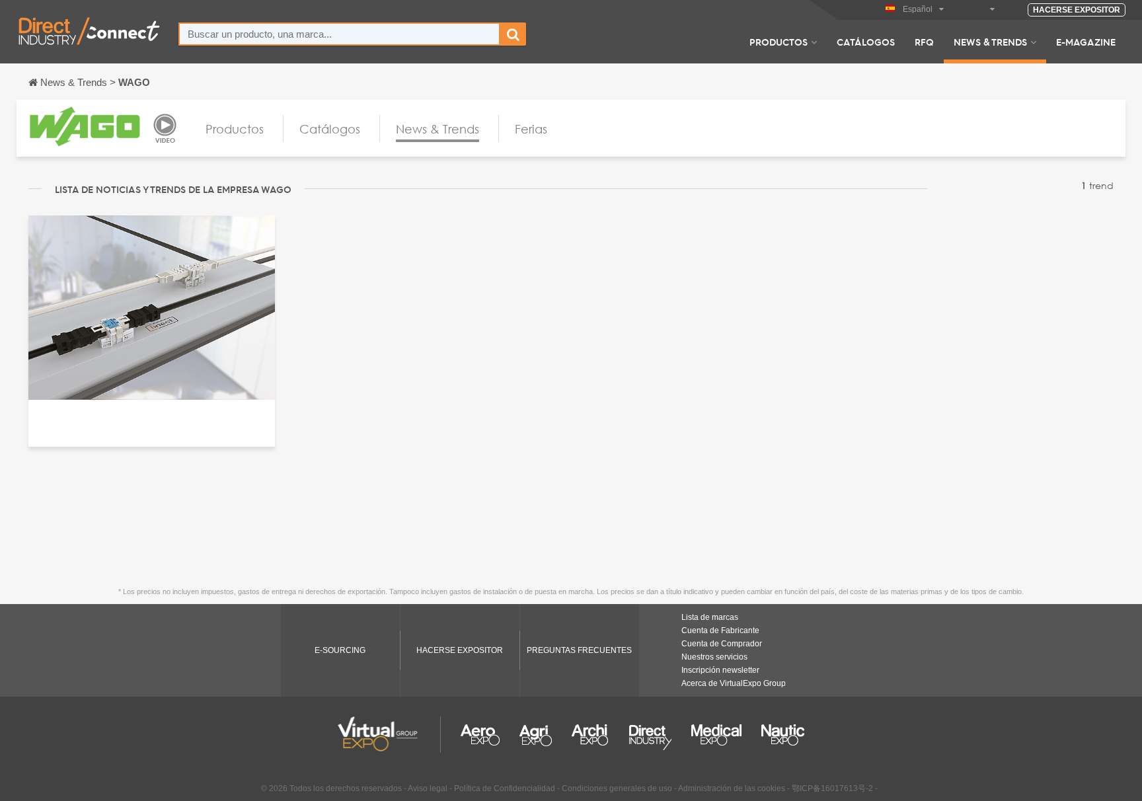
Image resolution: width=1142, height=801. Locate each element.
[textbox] (339, 34)
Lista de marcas (709, 617)
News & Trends (990, 42)
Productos (778, 42)
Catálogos (866, 42)
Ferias (531, 129)
